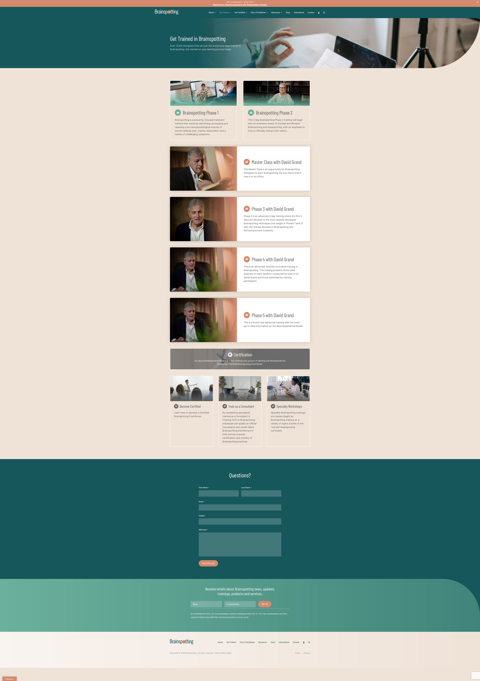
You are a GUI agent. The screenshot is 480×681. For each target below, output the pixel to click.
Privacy (307, 653)
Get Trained (224, 12)
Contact (311, 12)
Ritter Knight (226, 653)
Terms (297, 653)
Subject (202, 516)
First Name (204, 487)
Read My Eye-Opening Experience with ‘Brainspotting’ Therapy (240, 5)
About (211, 12)
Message (203, 530)
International (299, 12)
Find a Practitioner (258, 12)
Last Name (246, 487)
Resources (275, 12)
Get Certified (240, 12)
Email (201, 502)
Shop (288, 12)
